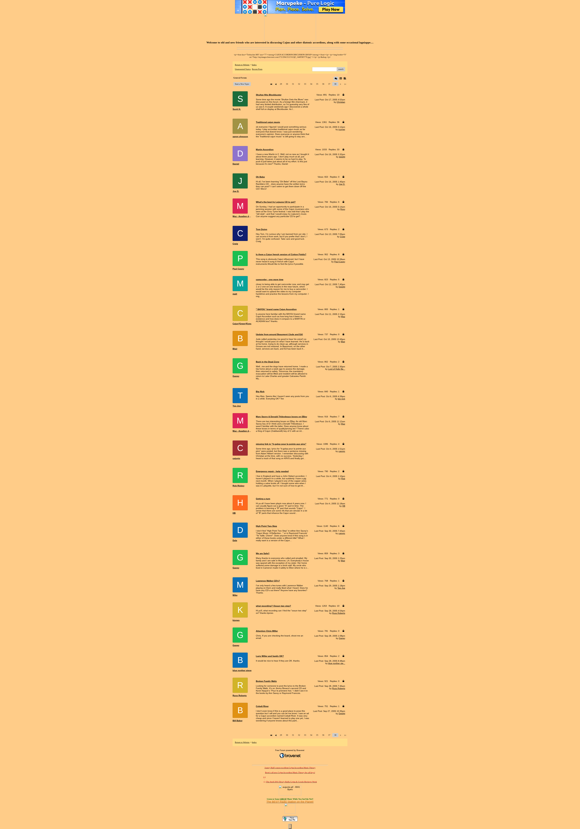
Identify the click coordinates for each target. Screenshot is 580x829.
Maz (343, 316)
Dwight (342, 287)
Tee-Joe (341, 588)
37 (329, 84)
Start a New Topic (242, 84)
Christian (341, 102)
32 (299, 84)
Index (254, 65)
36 (323, 84)
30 (287, 84)
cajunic (341, 451)
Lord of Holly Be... (336, 369)
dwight (342, 157)
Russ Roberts (338, 613)
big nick (341, 399)
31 (293, 84)
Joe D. (342, 184)
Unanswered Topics (243, 69)
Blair (343, 341)
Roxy (342, 209)
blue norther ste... (336, 663)
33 (305, 84)
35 (317, 84)
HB (343, 506)
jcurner (341, 129)
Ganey (342, 638)
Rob (343, 478)
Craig (342, 236)
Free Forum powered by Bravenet (290, 750)
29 (281, 84)
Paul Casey (339, 261)
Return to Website (242, 65)
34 (311, 84)
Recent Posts (257, 69)
